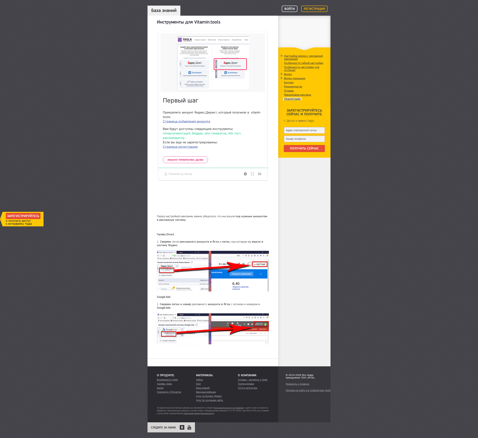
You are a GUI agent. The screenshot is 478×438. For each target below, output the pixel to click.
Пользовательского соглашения (228, 407)
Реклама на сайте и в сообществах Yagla (308, 390)
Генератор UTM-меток (169, 392)
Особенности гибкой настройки (303, 63)
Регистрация (314, 9)
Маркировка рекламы (297, 94)
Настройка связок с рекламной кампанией (303, 57)
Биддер (289, 82)
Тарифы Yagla (164, 384)
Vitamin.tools (292, 98)
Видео (288, 74)
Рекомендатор (293, 86)
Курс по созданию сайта (209, 400)
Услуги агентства (247, 388)
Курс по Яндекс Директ (209, 396)
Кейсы (199, 379)
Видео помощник (294, 78)
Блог (198, 384)
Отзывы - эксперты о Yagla (252, 379)
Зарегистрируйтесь (23, 216)
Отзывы (289, 90)
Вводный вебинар (206, 392)
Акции (160, 388)
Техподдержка (246, 384)
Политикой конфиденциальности (198, 413)
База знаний (202, 388)
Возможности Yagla (167, 379)
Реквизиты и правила (297, 384)
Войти (289, 9)
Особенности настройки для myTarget (301, 69)
